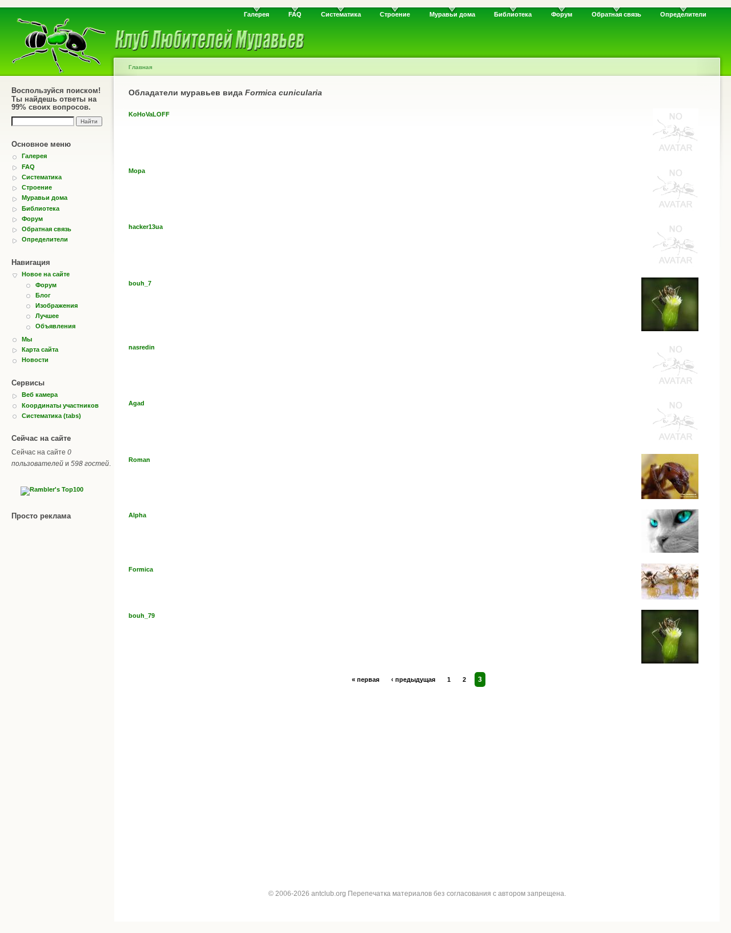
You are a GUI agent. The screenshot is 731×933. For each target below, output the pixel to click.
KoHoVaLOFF (149, 114)
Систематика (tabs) (51, 415)
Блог (43, 295)
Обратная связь (616, 14)
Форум (561, 14)
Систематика (341, 14)
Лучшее (47, 315)
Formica (140, 569)
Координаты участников (60, 405)
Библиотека (513, 14)
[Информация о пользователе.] (675, 151)
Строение (395, 14)
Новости (35, 359)
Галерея (256, 14)
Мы (27, 339)
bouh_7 (139, 283)
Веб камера (40, 394)
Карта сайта (40, 349)
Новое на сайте (46, 274)
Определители (683, 14)
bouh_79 (141, 615)
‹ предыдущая (413, 679)
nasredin (141, 347)
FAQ (295, 14)
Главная (140, 67)
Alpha (137, 515)
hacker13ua (145, 226)
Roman (139, 459)
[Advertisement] (416, 777)
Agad (136, 403)
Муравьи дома (452, 14)
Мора (136, 170)
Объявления (55, 326)
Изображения (56, 305)
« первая (365, 679)
